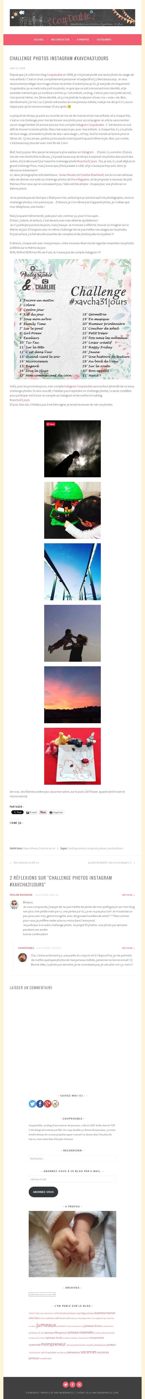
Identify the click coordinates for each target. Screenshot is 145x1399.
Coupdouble (54, 74)
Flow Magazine (80, 179)
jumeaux (46, 1324)
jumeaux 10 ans (36, 1332)
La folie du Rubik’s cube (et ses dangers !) (110, 862)
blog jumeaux (87, 1313)
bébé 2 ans (39, 1318)
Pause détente (30, 848)
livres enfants (83, 1338)
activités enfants (47, 1313)
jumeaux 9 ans (107, 1326)
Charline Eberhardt (91, 175)
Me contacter (60, 39)
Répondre (127, 894)
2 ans (31, 1313)
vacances (88, 1351)
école (49, 1358)
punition (111, 1344)
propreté (89, 1345)
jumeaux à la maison (37, 1338)
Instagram (88, 152)
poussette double (77, 1345)
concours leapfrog (78, 1318)
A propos (83, 39)
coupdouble (26, 948)
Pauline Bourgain (21, 894)
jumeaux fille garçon (56, 1332)
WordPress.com (108, 1392)
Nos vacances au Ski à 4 (26, 862)
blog (78, 1313)
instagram (92, 848)
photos (102, 848)
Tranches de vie (47, 848)
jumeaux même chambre (104, 1333)
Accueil (39, 39)
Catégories (104, 39)
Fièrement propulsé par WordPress (50, 1392)
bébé (31, 1318)
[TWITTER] (66, 1385)
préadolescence (99, 1345)
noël (68, 1345)
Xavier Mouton (68, 175)
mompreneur (53, 1344)
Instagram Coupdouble (90, 125)
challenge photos (77, 848)
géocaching (101, 1318)
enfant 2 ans (91, 1318)
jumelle (66, 1338)
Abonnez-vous (43, 1192)
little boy (73, 1338)
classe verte (64, 1318)
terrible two (62, 1352)
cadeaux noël (52, 1318)
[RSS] (79, 1385)
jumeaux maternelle (80, 1332)
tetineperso (73, 1352)
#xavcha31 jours (87, 161)
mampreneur (96, 1337)
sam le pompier (48, 1352)
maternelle (35, 1344)
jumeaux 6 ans (77, 1326)
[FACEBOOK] (72, 1385)
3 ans (37, 1313)
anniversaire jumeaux (65, 1313)
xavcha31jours (115, 848)
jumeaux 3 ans (63, 1326)
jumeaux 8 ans (92, 1326)
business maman (105, 1313)
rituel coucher (34, 1352)
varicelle (43, 1358)
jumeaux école (54, 1337)
